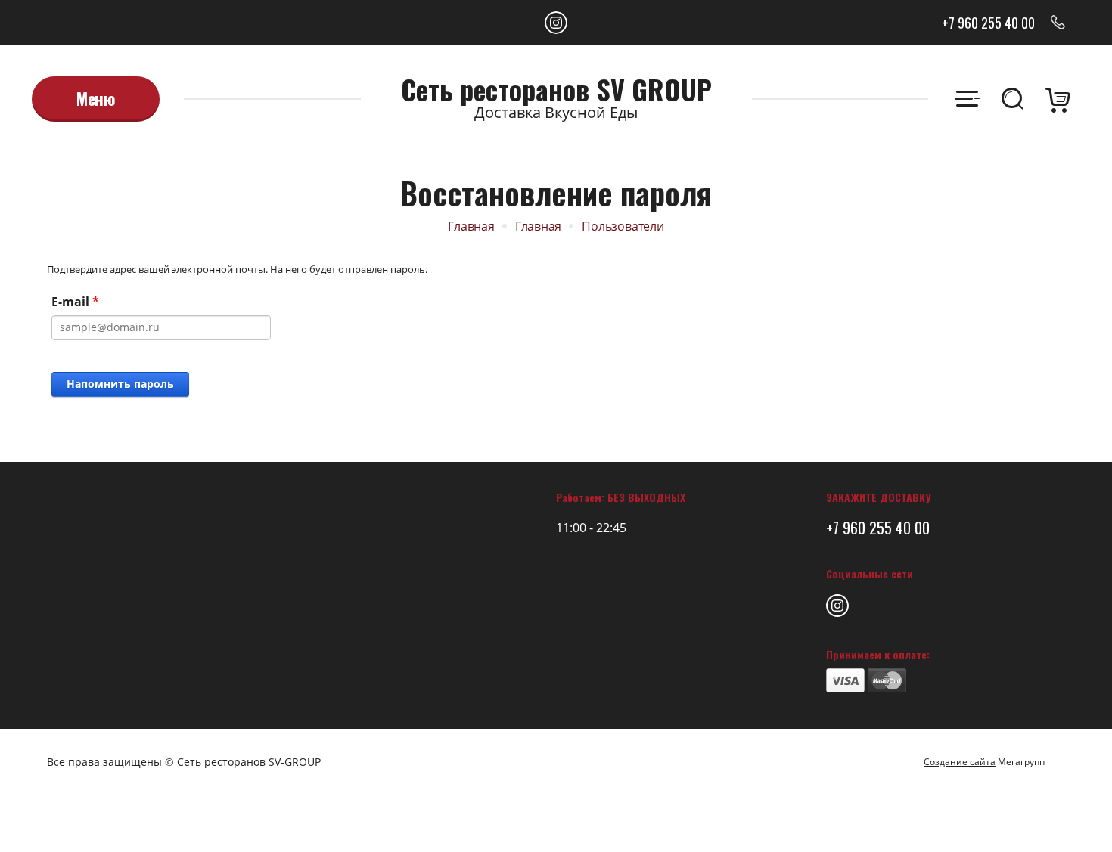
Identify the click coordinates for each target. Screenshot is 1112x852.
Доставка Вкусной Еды (556, 112)
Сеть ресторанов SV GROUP (556, 89)
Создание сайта (960, 761)
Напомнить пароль (120, 383)
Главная (471, 226)
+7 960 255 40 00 (988, 23)
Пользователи (622, 226)
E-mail (75, 301)
